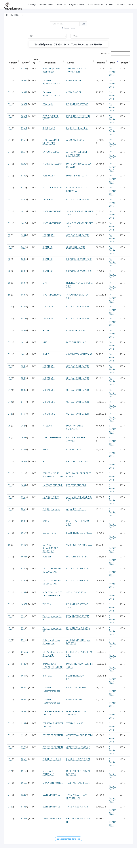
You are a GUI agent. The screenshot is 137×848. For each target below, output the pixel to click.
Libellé (70, 62)
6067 (23, 509)
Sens (35, 59)
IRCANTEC (47, 247)
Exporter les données (69, 839)
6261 (23, 152)
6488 (23, 806)
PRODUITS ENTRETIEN (77, 461)
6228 (23, 795)
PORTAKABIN (49, 175)
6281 (23, 568)
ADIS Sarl (47, 556)
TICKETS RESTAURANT (77, 806)
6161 (23, 140)
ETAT (45, 283)
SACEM (46, 521)
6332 (23, 378)
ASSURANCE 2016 (75, 140)
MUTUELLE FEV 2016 (76, 342)
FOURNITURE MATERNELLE (79, 533)
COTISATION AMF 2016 (77, 580)
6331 (23, 366)
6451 (23, 414)
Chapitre (13, 62)
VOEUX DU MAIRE (74, 723)
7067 (23, 437)
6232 (23, 164)
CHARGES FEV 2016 (75, 247)
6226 (23, 747)
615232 (24, 652)
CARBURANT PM (74, 699)
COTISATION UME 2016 (77, 568)
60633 (24, 759)
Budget (124, 62)
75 (9, 425)
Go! (83, 24)
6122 (23, 664)
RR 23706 (47, 425)
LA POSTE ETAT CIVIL (53, 485)
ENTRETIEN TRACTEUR (77, 128)
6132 (23, 175)
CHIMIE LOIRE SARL (52, 759)
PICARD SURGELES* (52, 164)
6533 (23, 259)
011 (10, 80)
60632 (24, 104)
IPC (44, 461)
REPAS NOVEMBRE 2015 (78, 628)
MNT (45, 342)
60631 (24, 116)
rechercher (105, 53)
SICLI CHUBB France (52, 187)
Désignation (50, 62)
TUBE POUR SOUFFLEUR (78, 783)
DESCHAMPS (49, 128)
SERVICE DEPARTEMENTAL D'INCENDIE (51, 548)
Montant (101, 62)
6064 (23, 485)
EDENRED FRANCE (51, 795)
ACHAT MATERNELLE (76, 509)
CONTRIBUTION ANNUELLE (79, 545)
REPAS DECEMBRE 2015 (77, 616)
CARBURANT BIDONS (76, 687)
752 (23, 425)
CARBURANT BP (74, 92)
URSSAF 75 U (49, 199)
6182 (23, 592)
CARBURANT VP (74, 80)
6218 (23, 68)
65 (9, 199)
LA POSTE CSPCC (51, 152)
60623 (24, 711)
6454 (23, 306)
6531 (23, 199)
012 (10, 68)
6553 (23, 545)
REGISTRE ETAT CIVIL (76, 485)
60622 (24, 80)
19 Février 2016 (112, 71)
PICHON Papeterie (51, 509)
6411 (23, 211)
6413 (23, 223)
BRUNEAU (47, 675)
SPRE (45, 449)
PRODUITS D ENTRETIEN (78, 116)
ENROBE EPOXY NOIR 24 (78, 759)
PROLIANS (48, 104)
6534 (23, 235)
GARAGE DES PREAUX (53, 818)
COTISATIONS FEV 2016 (77, 199)
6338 (23, 390)
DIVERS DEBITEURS (52, 211)
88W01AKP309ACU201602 (79, 259)
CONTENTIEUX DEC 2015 (78, 747)
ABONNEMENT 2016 (76, 592)
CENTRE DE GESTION (53, 735)
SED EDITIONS (49, 533)
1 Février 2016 (112, 452)
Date (112, 62)
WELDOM (47, 604)
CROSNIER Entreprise (53, 783)
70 (9, 437)
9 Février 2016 (112, 428)
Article (25, 62)
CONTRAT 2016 (73, 449)
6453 (23, 330)
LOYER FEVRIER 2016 (76, 175)
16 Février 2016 (112, 202)
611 (23, 187)
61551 (24, 128)
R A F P (46, 354)
